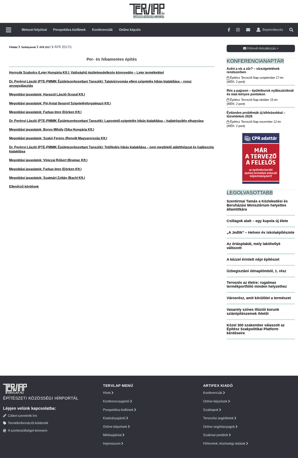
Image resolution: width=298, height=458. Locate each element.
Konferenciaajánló (116, 401)
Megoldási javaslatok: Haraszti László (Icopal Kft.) (47, 94)
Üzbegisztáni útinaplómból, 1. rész (256, 271)
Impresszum (112, 443)
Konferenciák (102, 29)
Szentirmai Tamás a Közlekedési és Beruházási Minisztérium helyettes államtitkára (257, 205)
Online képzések (115, 426)
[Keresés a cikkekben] (291, 30)
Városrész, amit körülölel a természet (259, 298)
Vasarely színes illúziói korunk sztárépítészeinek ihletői (253, 311)
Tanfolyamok (28, 47)
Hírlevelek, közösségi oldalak (224, 443)
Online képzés (130, 29)
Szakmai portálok (216, 435)
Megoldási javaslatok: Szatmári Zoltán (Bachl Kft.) (47, 178)
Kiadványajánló (114, 418)
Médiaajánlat (112, 435)
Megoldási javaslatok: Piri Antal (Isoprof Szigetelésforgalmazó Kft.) (60, 103)
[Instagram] (238, 30)
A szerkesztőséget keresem (27, 430)
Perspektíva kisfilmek (69, 29)
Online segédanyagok (219, 426)
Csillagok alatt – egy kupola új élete (257, 221)
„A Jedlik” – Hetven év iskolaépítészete (260, 232)
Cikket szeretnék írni (22, 415)
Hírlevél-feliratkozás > (262, 48)
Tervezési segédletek (218, 418)
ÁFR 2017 (45, 47)
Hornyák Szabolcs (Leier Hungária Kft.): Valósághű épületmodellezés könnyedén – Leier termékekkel (86, 72)
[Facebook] (229, 30)
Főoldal (13, 47)
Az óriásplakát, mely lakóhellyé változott (253, 246)
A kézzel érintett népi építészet (253, 259)
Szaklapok (211, 410)
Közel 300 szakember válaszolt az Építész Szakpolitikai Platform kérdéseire (256, 329)
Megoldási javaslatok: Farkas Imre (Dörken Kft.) (45, 112)
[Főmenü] (8, 30)
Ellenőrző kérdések (24, 186)
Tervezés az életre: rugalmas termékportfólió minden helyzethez (257, 285)
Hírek (107, 393)
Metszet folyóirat (34, 29)
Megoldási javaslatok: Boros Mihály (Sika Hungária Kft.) (51, 129)
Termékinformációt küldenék (28, 423)
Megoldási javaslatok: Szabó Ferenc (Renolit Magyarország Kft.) (58, 138)
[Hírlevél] (248, 30)
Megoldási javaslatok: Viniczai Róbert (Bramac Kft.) (48, 160)
